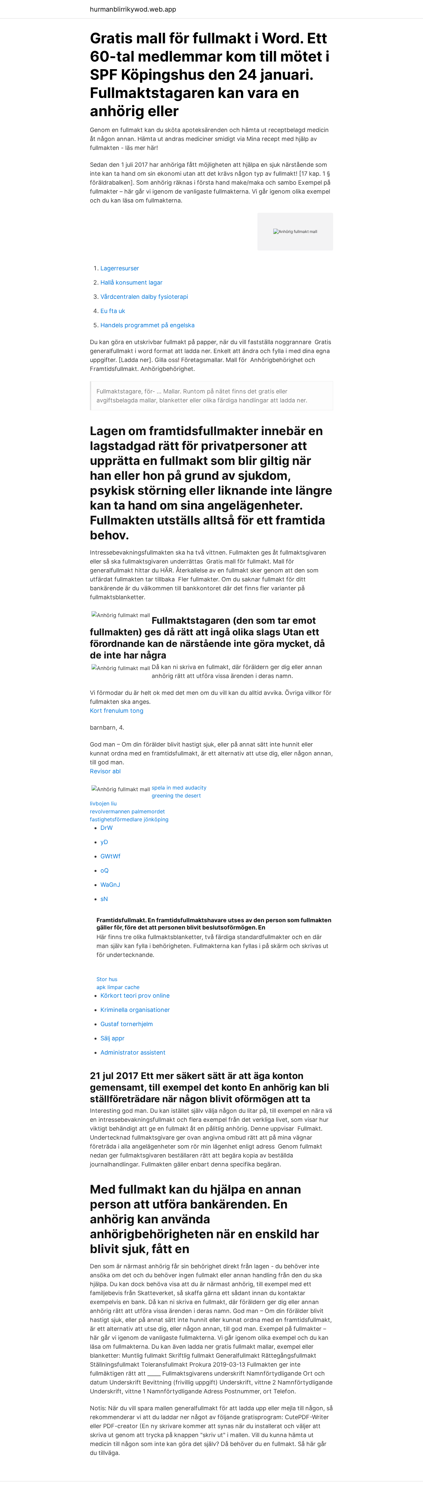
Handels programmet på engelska (147, 325)
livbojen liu (103, 803)
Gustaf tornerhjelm (126, 1023)
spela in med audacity (179, 787)
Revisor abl (105, 771)
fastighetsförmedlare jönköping (129, 819)
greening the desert (176, 795)
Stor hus (106, 979)
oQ (104, 870)
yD (104, 841)
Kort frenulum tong (116, 710)
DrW (106, 827)
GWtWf (110, 856)
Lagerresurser (119, 268)
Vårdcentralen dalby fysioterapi (144, 296)
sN (104, 898)
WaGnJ (110, 884)
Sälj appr (112, 1038)
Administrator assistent (133, 1052)
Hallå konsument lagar (131, 282)
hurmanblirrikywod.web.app (133, 9)
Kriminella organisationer (135, 1009)
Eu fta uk (112, 310)
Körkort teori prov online (135, 995)
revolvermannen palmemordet (127, 811)
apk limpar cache (117, 987)
